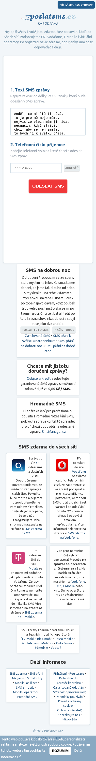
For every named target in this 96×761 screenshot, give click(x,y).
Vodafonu (79, 471)
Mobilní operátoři (25, 692)
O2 (43, 37)
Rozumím (60, 751)
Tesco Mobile (64, 638)
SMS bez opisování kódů (69, 692)
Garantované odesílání (68, 687)
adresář (72, 168)
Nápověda (70, 719)
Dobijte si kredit (39, 378)
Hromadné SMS (26, 696)
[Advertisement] (48, 72)
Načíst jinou (64, 329)
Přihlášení (60, 673)
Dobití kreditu (68, 678)
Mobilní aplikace (26, 682)
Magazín (18, 678)
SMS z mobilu (25, 687)
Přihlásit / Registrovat (76, 4)
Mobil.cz (47, 643)
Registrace (76, 673)
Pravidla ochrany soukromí (69, 703)
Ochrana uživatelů (69, 710)
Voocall (56, 647)
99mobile (41, 647)
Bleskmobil (44, 638)
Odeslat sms (48, 186)
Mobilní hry (34, 678)
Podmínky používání (69, 696)
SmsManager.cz (54, 432)
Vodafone (54, 37)
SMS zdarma (18, 673)
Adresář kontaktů (69, 682)
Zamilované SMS (37, 336)
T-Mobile (70, 37)
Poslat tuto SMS (35, 329)
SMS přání (36, 673)
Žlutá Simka (64, 643)
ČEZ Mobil (27, 638)
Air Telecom (30, 643)
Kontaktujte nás (69, 714)
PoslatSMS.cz (48, 15)
